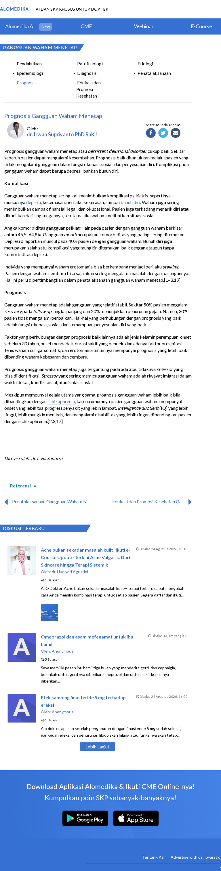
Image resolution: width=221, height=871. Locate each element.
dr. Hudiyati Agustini (70, 571)
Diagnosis (87, 73)
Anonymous (62, 651)
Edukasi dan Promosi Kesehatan (88, 89)
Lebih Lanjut (97, 746)
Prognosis (27, 82)
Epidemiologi (30, 73)
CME (86, 26)
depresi (33, 202)
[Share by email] (176, 133)
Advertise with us (187, 857)
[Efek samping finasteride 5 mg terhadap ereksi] (21, 720)
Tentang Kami (154, 857)
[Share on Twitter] (163, 133)
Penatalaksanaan (154, 73)
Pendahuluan (29, 63)
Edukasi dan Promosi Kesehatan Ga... (148, 501)
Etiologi (145, 63)
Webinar (144, 26)
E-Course (201, 26)
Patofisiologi (90, 63)
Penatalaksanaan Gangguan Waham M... (51, 501)
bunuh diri (130, 202)
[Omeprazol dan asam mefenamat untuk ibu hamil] (21, 660)
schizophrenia (61, 401)
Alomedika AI (20, 26)
